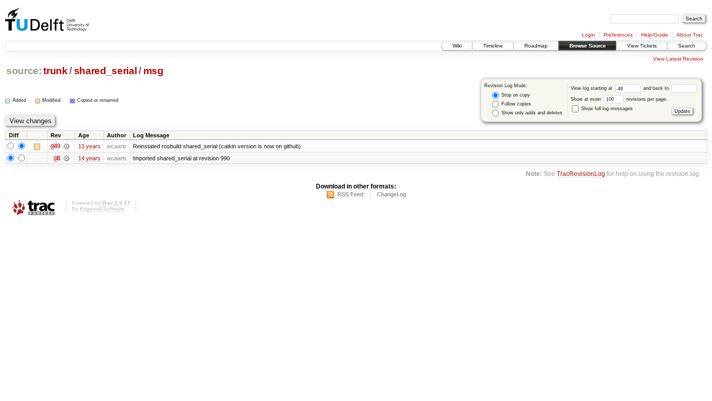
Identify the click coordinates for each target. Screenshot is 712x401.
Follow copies (515, 104)
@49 (55, 146)
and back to (656, 88)
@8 (57, 158)
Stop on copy (515, 95)
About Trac (690, 35)
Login (588, 35)
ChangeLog (391, 194)
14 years (89, 158)
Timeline (493, 46)
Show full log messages (606, 108)
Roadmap (536, 46)
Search (686, 46)
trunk (55, 70)
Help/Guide (654, 35)
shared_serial (105, 70)
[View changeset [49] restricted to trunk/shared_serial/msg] (66, 146)
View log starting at (592, 88)
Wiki (457, 46)
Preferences (618, 35)
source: (24, 70)
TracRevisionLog (581, 173)
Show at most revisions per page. (619, 99)
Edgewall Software (102, 208)
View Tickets (642, 46)
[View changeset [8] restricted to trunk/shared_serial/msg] (66, 158)
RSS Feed (350, 194)
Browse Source (587, 46)
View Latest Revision (678, 59)
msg (153, 70)
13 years (89, 146)
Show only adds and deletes (531, 112)
